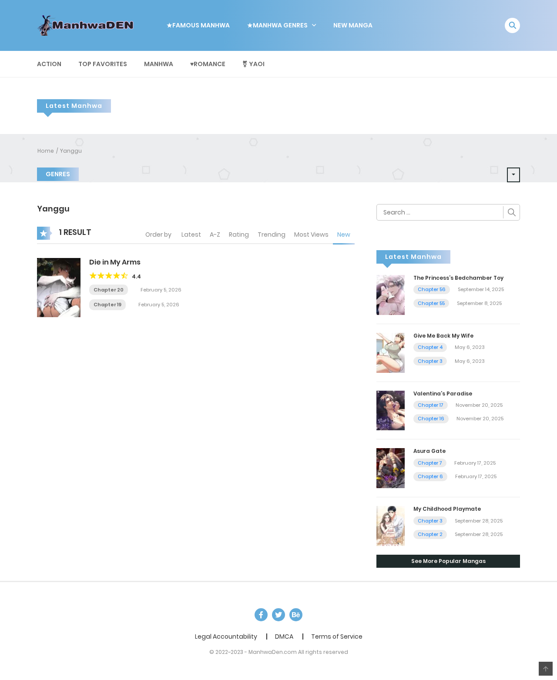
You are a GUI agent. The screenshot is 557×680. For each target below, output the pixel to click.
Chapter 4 (430, 347)
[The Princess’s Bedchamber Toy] (390, 294)
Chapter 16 (431, 418)
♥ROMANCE (207, 64)
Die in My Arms (115, 262)
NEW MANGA (352, 25)
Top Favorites (102, 64)
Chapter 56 (432, 289)
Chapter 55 (431, 303)
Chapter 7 (430, 462)
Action (49, 64)
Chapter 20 (109, 289)
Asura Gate (429, 451)
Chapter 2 (430, 534)
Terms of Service (336, 636)
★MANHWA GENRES (277, 25)
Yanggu (71, 150)
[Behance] (295, 614)
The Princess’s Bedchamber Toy (458, 277)
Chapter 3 (430, 361)
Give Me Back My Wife (443, 335)
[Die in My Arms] (59, 287)
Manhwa (158, 64)
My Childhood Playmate (447, 509)
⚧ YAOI (253, 64)
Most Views (311, 234)
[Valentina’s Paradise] (390, 409)
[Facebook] (261, 614)
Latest (191, 234)
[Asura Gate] (390, 467)
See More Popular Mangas (448, 561)
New (343, 234)
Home (45, 150)
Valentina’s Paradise (442, 393)
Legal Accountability (226, 636)
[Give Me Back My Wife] (390, 352)
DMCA (284, 636)
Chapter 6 (430, 476)
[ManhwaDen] (87, 24)
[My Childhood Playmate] (390, 525)
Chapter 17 (430, 405)
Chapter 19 (107, 304)
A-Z (215, 234)
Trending (271, 234)
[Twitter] (278, 614)
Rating (239, 234)
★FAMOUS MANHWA (198, 25)
